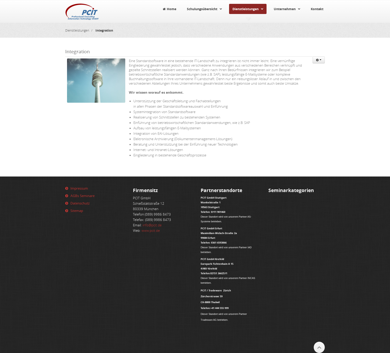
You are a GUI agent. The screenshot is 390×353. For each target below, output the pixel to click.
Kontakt (317, 9)
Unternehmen (285, 9)
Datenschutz (80, 203)
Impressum (79, 188)
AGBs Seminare (82, 195)
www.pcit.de (151, 230)
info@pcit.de (152, 225)
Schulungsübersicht (202, 9)
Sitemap (76, 210)
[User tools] (319, 59)
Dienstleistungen (245, 9)
